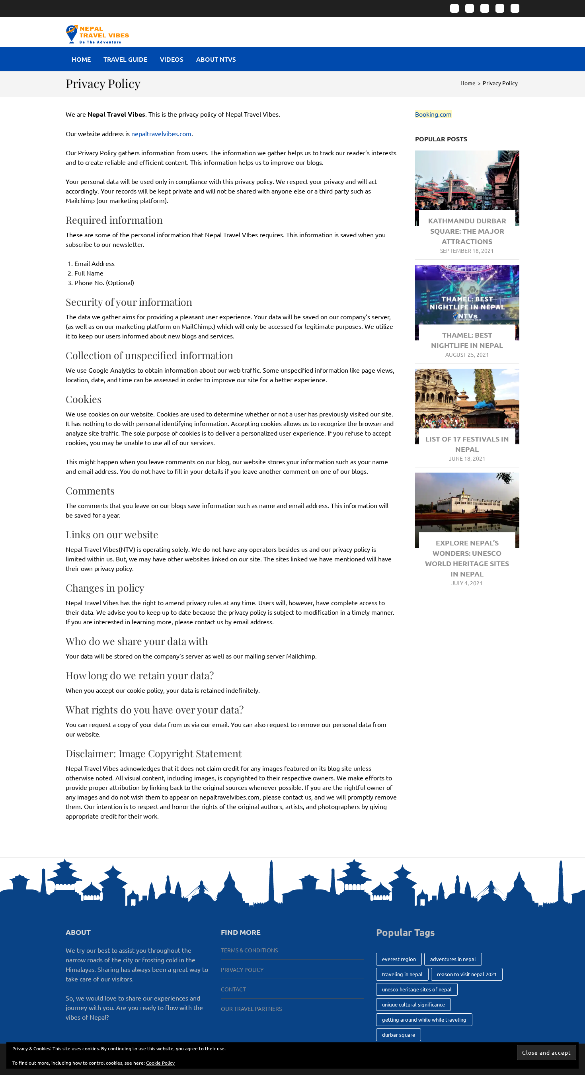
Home (81, 59)
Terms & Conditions (249, 950)
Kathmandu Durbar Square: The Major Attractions (467, 231)
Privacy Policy (242, 969)
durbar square (398, 1034)
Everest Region (399, 959)
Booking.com (433, 114)
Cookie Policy (160, 1062)
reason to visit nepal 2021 (467, 974)
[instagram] (469, 8)
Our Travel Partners (251, 1008)
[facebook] (454, 8)
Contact (233, 989)
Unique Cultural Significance (413, 1004)
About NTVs (216, 59)
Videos (171, 59)
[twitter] (484, 8)
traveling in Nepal (402, 974)
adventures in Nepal (453, 959)
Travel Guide (125, 59)
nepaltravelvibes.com (161, 133)
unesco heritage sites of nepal (417, 989)
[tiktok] (515, 8)
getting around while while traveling (424, 1019)
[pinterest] (499, 8)
